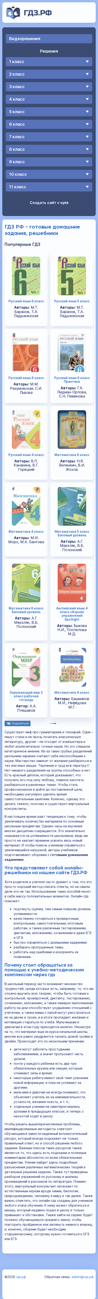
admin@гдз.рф (82, 1277)
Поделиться (20, 723)
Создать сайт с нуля (49, 203)
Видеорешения (24, 38)
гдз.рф (21, 1277)
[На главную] (29, 18)
